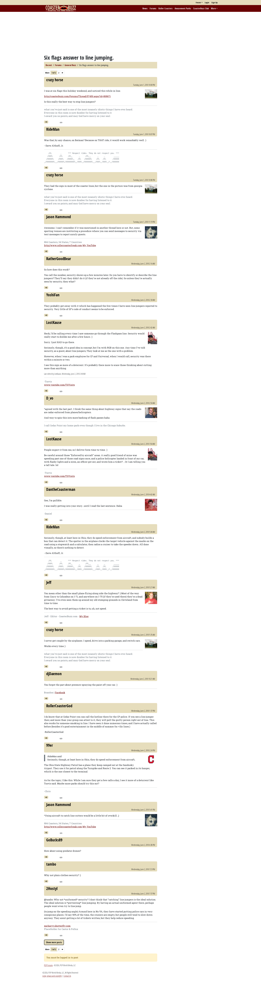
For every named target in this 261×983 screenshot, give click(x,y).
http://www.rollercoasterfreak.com (63, 245)
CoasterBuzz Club (201, 8)
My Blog (83, 616)
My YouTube (89, 245)
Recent (49, 65)
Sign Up (214, 2)
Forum (198, 2)
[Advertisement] (130, 33)
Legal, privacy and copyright (52, 975)
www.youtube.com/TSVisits (59, 384)
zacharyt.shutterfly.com (57, 925)
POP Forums (48, 965)
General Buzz (70, 65)
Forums (153, 8)
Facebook (60, 692)
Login (207, 2)
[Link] (61, 122)
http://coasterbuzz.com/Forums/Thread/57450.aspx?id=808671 (77, 96)
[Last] (62, 73)
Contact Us (67, 975)
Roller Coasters (166, 8)
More (213, 8)
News (144, 8)
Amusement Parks (183, 8)
